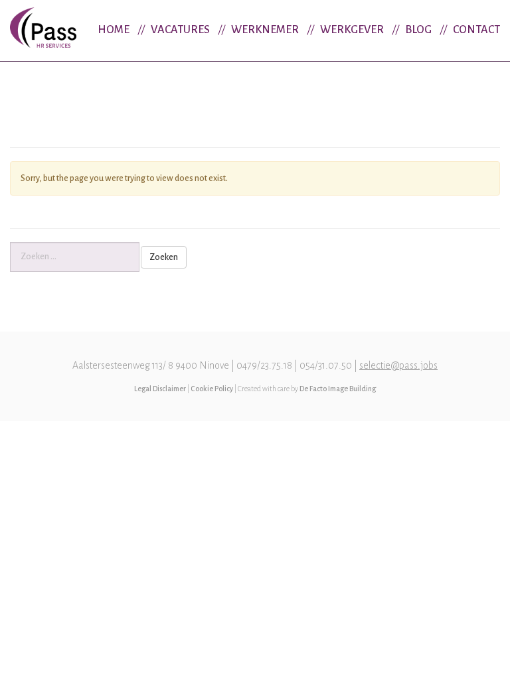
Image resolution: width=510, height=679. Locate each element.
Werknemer (265, 30)
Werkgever (352, 30)
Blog (418, 30)
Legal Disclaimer (160, 389)
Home (113, 30)
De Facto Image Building (337, 389)
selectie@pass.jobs (398, 365)
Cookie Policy (212, 389)
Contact (476, 30)
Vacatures (180, 30)
